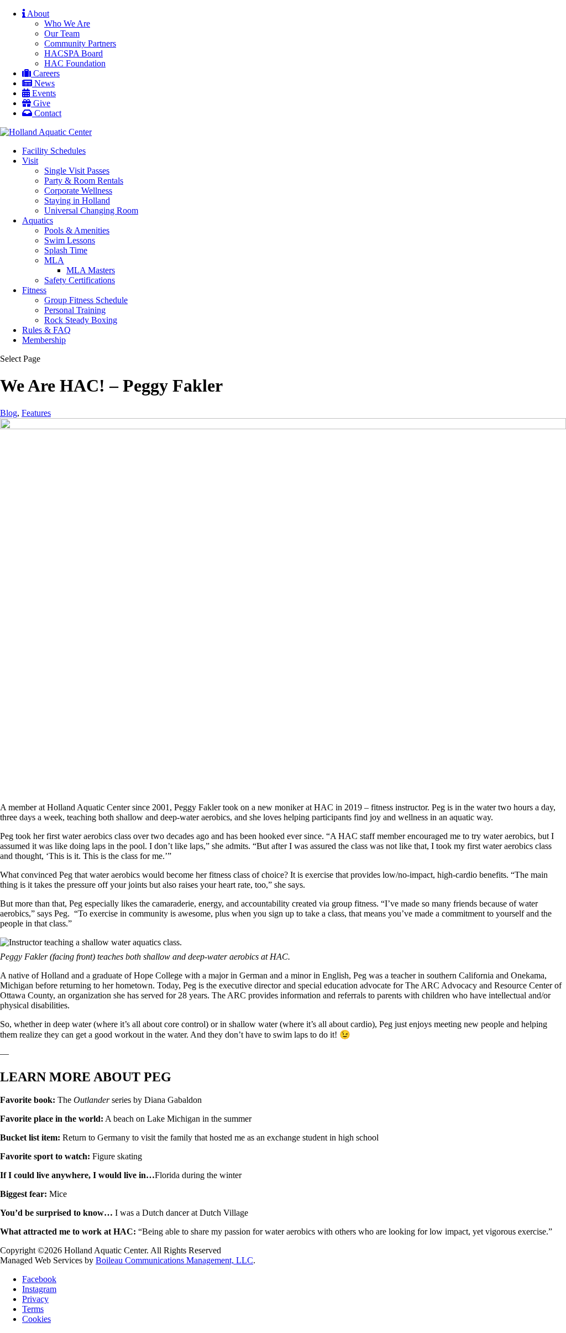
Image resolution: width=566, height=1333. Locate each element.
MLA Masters (90, 270)
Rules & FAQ (46, 330)
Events (43, 93)
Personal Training (75, 310)
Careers (45, 73)
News (43, 83)
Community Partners (80, 43)
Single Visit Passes (76, 170)
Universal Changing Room (91, 210)
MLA (54, 260)
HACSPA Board (73, 53)
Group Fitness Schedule (86, 300)
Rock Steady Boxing (80, 320)
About (37, 13)
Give (40, 103)
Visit (30, 160)
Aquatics (37, 220)
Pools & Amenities (76, 230)
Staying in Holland (77, 200)
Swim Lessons (69, 240)
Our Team (62, 33)
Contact (46, 113)
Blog (8, 413)
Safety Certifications (79, 280)
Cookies (36, 1319)
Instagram (39, 1289)
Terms (33, 1309)
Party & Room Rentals (83, 180)
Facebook (39, 1279)
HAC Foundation (75, 63)
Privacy (35, 1299)
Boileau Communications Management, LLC (174, 1260)
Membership (44, 340)
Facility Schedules (54, 150)
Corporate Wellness (78, 190)
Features (36, 413)
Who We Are (67, 23)
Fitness (34, 290)
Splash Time (65, 250)
